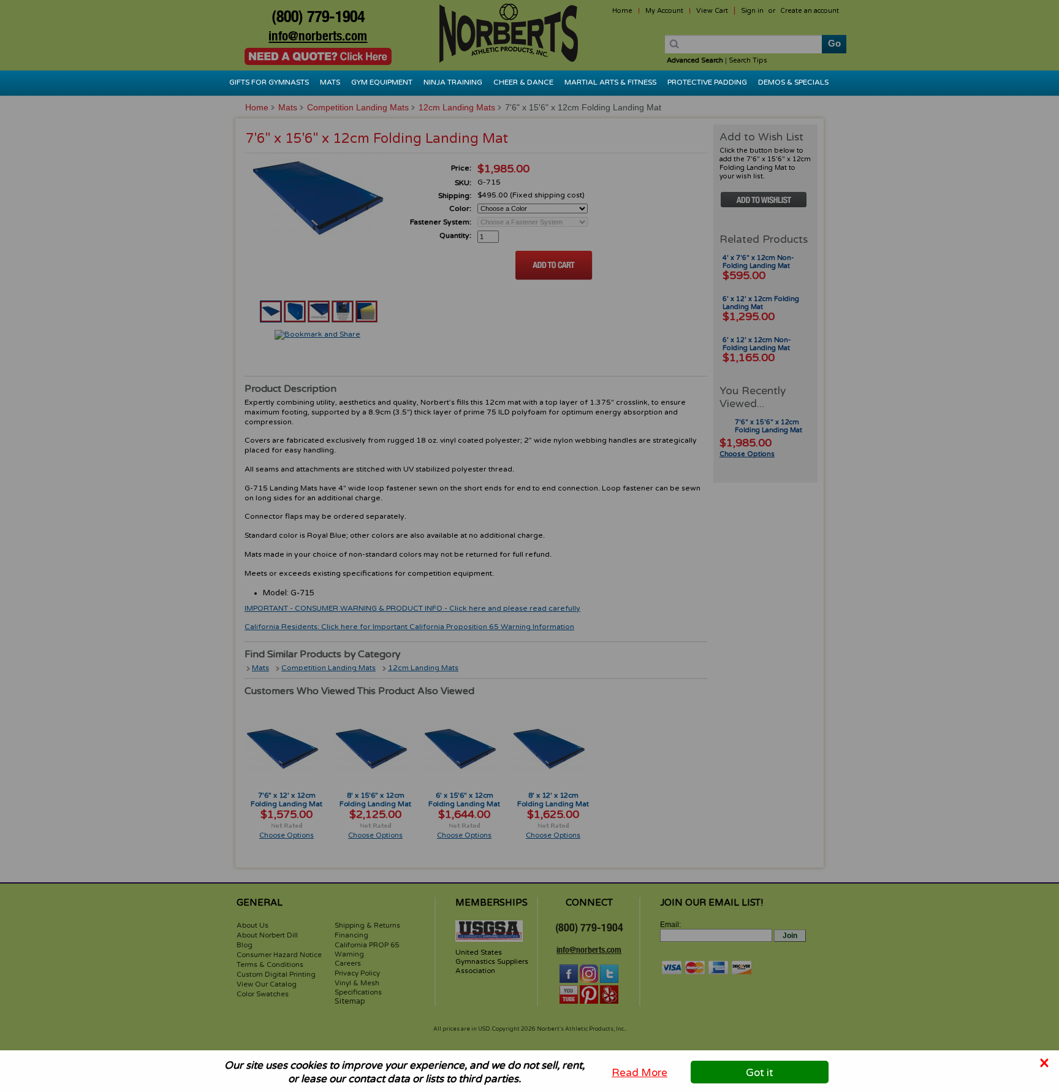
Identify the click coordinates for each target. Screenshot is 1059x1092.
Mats (330, 82)
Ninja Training (452, 82)
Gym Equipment (381, 82)
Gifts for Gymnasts (269, 82)
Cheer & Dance (523, 82)
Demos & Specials (793, 82)
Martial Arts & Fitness (610, 82)
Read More (639, 1072)
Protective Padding (707, 82)
